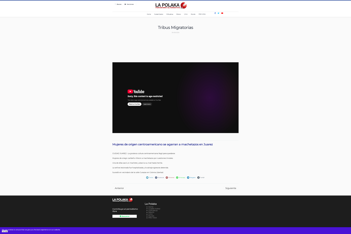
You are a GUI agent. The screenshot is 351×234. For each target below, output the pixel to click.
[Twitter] (218, 13)
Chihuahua (169, 14)
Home (149, 14)
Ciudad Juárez (158, 14)
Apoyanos (125, 216)
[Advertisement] (175, 48)
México (178, 14)
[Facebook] (215, 13)
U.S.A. (186, 14)
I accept (5, 231)
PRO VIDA (202, 14)
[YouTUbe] (222, 13)
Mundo (193, 14)
